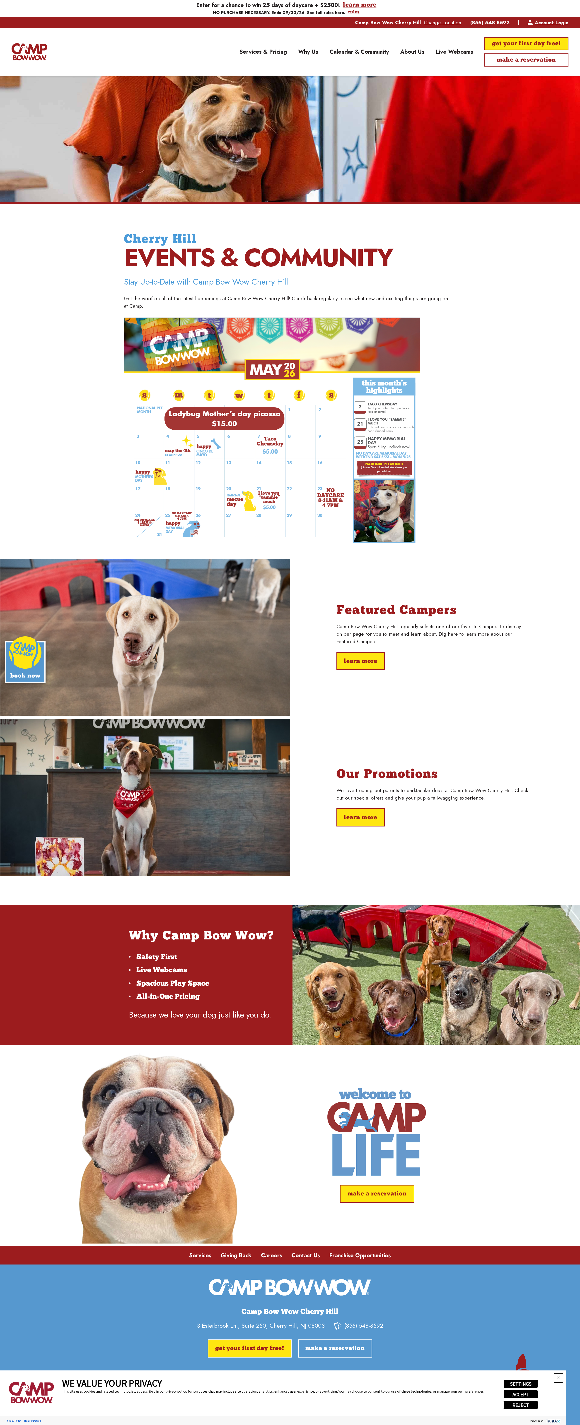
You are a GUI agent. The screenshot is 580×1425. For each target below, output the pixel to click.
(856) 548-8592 (490, 22)
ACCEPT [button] (520, 1394)
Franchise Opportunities (360, 1255)
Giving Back (236, 1255)
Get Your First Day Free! (526, 44)
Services (200, 1255)
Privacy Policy (14, 1420)
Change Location (442, 22)
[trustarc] (552, 1420)
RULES (353, 12)
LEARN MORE (359, 5)
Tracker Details (32, 1420)
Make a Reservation (526, 60)
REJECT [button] (520, 1405)
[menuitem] (263, 51)
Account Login (551, 22)
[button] (558, 1377)
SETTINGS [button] (521, 1384)
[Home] (29, 51)
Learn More (360, 661)
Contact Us (305, 1255)
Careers (271, 1255)
